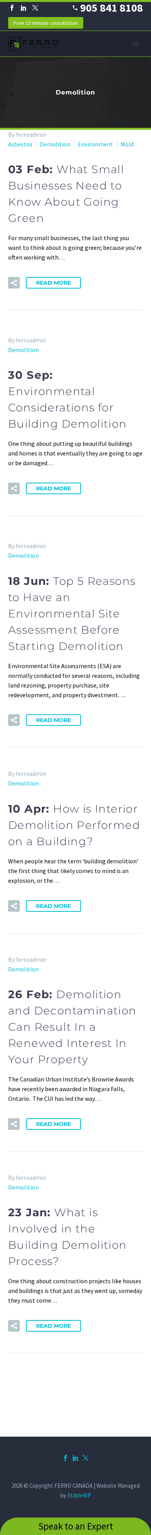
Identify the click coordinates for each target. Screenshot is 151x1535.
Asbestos (20, 144)
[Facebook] (12, 8)
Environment (95, 144)
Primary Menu (136, 44)
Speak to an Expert (75, 1526)
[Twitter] (35, 8)
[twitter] (85, 1458)
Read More (53, 282)
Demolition (55, 144)
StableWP (79, 1495)
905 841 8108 (111, 8)
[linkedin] (75, 1458)
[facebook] (65, 1458)
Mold (127, 144)
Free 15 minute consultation (46, 22)
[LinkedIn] (23, 8)
